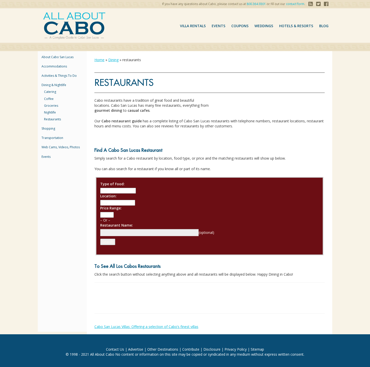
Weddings (263, 25)
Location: (108, 196)
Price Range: (111, 208)
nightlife (50, 112)
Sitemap (257, 349)
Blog (323, 25)
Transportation (52, 138)
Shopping (48, 128)
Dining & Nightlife (54, 85)
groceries (51, 105)
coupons (239, 25)
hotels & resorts (296, 25)
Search (107, 241)
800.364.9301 (256, 4)
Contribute (190, 349)
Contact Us (115, 349)
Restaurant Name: (116, 225)
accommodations (54, 66)
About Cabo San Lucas (57, 57)
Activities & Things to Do (59, 76)
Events (218, 25)
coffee (49, 99)
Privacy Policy (236, 349)
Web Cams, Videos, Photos (61, 147)
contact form (295, 4)
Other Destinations (162, 349)
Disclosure (211, 349)
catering (50, 92)
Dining (113, 59)
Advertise (135, 349)
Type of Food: (112, 183)
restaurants (52, 119)
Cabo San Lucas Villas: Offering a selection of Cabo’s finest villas (146, 326)
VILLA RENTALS (193, 25)
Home (99, 59)
